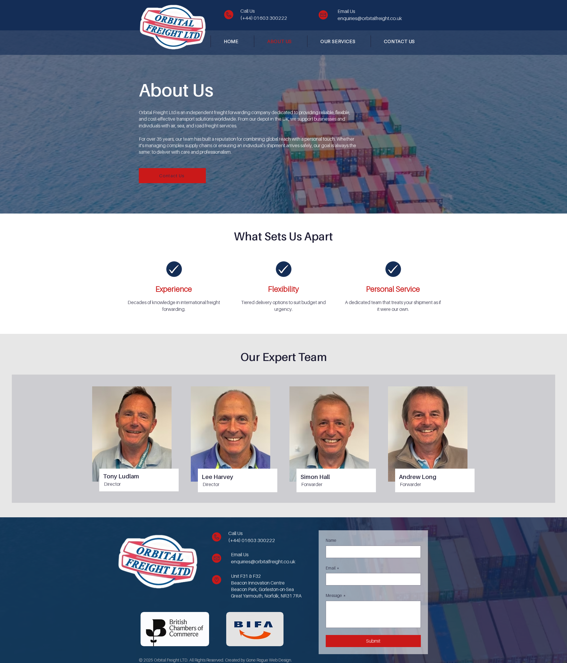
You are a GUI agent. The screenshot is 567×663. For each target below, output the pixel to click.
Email (332, 567)
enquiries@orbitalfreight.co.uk (370, 18)
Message (336, 595)
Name (331, 540)
